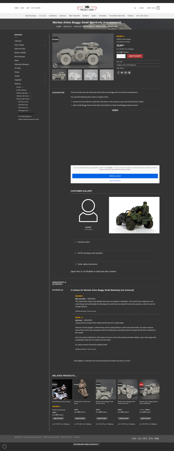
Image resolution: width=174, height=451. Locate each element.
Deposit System (66, 437)
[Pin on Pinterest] (129, 72)
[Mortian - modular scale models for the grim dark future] (87, 8)
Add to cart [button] (58, 418)
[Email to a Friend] (125, 72)
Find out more (91, 311)
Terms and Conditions (51, 437)
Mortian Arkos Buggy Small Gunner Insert (104, 402)
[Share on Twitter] (122, 72)
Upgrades (102, 16)
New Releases (31, 16)
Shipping (131, 49)
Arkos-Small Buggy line (107, 26)
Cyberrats (53, 16)
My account (35, 8)
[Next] (110, 50)
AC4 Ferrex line (23, 102)
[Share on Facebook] (118, 72)
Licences (76, 437)
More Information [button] (115, 180)
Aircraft (18, 87)
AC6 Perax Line (23, 107)
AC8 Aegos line (23, 110)
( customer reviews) (123, 42)
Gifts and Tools (142, 16)
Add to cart (135, 56)
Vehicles (63, 16)
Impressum (18, 437)
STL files (42, 16)
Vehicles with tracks (22, 96)
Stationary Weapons (117, 16)
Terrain (130, 16)
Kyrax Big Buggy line (24, 116)
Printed (122, 68)
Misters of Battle (20, 53)
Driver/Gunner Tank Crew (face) (82, 402)
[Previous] (56, 50)
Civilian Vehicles (21, 90)
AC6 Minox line (23, 104)
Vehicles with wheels (84, 26)
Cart (28, 8)
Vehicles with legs (22, 93)
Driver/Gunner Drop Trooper (61, 401)
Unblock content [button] (115, 176)
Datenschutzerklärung (33, 437)
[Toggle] (45, 41)
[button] (141, 8)
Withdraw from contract (86, 444)
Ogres (93, 16)
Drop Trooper (74, 16)
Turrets (85, 16)
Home (16, 8)
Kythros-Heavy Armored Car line (28, 119)
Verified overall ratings (124, 39)
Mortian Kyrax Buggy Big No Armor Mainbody (149, 402)
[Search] (135, 8)
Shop (22, 8)
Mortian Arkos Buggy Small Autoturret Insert (126, 402)
